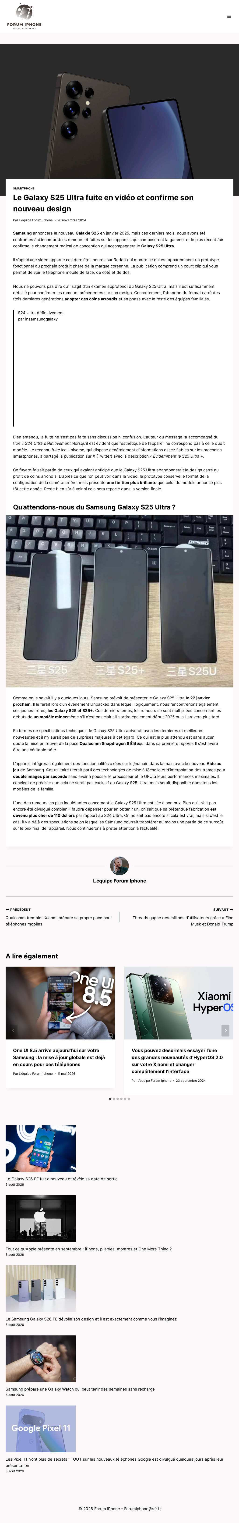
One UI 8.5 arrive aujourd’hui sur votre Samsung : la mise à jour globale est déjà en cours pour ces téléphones (59, 1057)
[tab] (110, 1099)
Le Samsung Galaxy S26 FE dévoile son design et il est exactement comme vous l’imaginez (91, 1319)
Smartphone (24, 188)
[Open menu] (229, 16)
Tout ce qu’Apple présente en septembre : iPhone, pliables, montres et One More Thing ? (89, 1249)
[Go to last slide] (14, 1031)
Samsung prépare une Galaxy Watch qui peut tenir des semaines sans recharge (80, 1389)
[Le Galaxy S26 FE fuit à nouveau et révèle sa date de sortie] (119, 1148)
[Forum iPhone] (24, 16)
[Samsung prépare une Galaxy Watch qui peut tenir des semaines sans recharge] (119, 1358)
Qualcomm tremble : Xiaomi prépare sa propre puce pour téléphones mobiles (59, 917)
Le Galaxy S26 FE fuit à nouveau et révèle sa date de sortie (62, 1179)
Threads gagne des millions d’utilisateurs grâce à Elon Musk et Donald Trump (183, 917)
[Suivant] (225, 1031)
